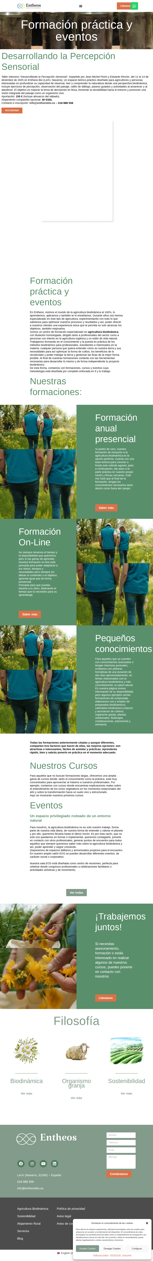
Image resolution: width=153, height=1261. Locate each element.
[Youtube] (43, 1167)
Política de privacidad (71, 1212)
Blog (20, 1242)
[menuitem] (68, 1257)
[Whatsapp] (134, 6)
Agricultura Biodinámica (32, 1212)
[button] (147, 1223)
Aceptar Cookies (87, 1248)
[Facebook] (21, 1167)
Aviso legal (126, 1255)
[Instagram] (32, 1167)
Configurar (137, 1248)
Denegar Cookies (112, 1248)
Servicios (23, 1235)
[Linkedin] (54, 1167)
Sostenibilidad (26, 1220)
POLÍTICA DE (115, 1255)
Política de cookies (100, 1255)
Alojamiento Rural (28, 1227)
